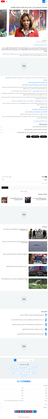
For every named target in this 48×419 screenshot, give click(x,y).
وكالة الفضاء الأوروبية (24, 376)
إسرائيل (29, 370)
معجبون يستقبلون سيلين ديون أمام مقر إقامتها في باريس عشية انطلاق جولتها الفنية (32, 132)
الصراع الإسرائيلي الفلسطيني (23, 367)
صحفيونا (45, 400)
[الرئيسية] (46, 4)
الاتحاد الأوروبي (34, 373)
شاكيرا (26, 54)
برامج (22, 398)
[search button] (15, 360)
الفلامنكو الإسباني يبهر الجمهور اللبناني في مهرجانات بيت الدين (36, 112)
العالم (41, 4)
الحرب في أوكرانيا (12, 367)
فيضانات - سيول (15, 370)
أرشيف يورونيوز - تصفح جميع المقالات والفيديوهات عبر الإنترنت (14, 400)
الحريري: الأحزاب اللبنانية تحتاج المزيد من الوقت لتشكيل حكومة (36, 129)
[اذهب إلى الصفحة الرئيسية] (43, 1)
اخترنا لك (44, 227)
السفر (46, 395)
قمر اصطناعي (14, 373)
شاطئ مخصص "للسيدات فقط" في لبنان (40, 126)
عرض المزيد (45, 407)
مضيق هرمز (21, 373)
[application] (24, 23)
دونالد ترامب (23, 370)
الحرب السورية (24, 103)
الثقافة (22, 395)
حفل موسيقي (43, 136)
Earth (22, 390)
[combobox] (24, 360)
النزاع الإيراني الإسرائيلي (34, 367)
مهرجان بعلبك (7, 78)
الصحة (22, 393)
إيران (35, 370)
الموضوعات (45, 385)
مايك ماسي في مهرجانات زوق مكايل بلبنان (39, 109)
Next (46, 393)
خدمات (46, 404)
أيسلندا (27, 373)
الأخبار (44, 4)
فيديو (46, 398)
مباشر (3, 1)
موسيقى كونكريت (35, 136)
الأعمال (46, 390)
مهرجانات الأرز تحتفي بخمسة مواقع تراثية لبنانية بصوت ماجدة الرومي (34, 85)
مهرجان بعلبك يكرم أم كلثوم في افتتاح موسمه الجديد (37, 82)
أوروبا (46, 388)
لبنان (39, 4)
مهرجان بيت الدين (35, 91)
